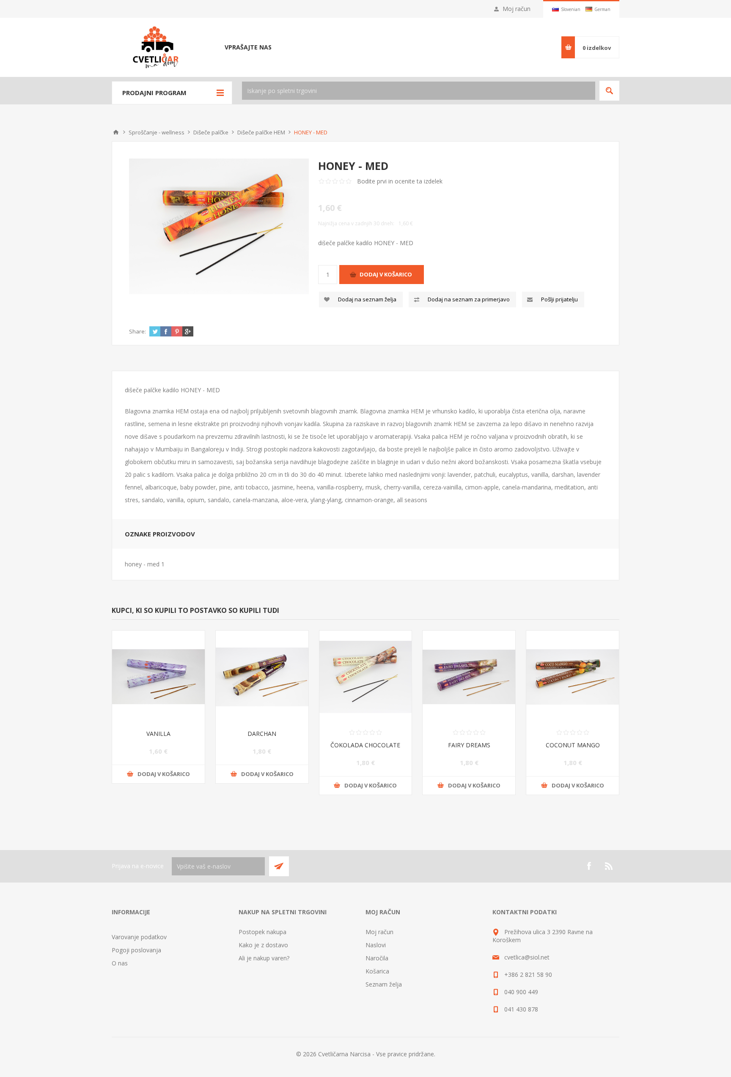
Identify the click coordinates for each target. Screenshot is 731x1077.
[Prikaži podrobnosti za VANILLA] (158, 677)
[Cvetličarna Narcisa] (116, 132)
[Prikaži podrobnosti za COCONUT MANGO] (572, 677)
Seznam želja (384, 984)
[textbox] (418, 91)
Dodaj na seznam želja (367, 299)
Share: (137, 331)
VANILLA (158, 734)
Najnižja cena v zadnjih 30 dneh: (356, 223)
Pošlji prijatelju (559, 299)
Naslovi (376, 945)
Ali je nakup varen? (264, 958)
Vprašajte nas (248, 47)
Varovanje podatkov (139, 937)
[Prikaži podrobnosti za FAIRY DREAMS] (469, 677)
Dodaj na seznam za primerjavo (469, 299)
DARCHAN (261, 734)
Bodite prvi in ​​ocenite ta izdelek (399, 181)
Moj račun (516, 9)
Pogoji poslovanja (136, 950)
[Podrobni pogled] (219, 226)
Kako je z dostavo (263, 945)
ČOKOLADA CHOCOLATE (365, 745)
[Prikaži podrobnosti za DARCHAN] (262, 677)
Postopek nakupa (262, 932)
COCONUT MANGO (573, 745)
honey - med (142, 564)
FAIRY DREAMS (469, 745)
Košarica (377, 971)
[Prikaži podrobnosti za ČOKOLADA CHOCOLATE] (365, 677)
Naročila (377, 958)
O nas (120, 963)
